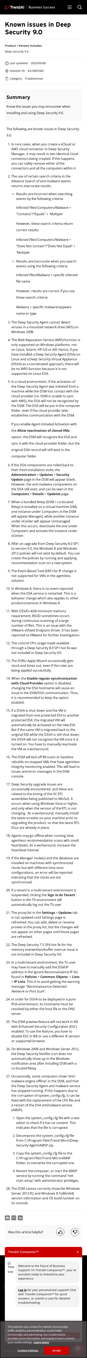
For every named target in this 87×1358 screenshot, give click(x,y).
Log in (22, 1290)
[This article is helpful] (60, 1232)
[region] (43, 1339)
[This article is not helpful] (75, 1232)
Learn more (41, 1342)
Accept (56, 1350)
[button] (70, 7)
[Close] (80, 1327)
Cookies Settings (27, 1350)
